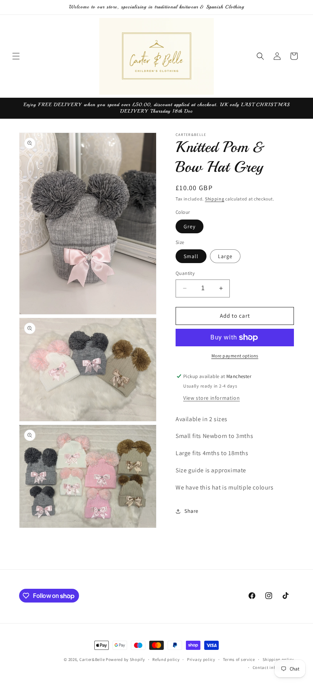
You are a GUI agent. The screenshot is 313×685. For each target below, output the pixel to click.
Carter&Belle (92, 659)
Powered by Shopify (125, 659)
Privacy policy (201, 659)
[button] (16, 56)
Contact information (273, 667)
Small (191, 256)
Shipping (214, 199)
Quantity (185, 273)
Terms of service (239, 659)
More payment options (234, 356)
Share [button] (191, 510)
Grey (189, 226)
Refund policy (165, 659)
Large (225, 256)
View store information (211, 397)
